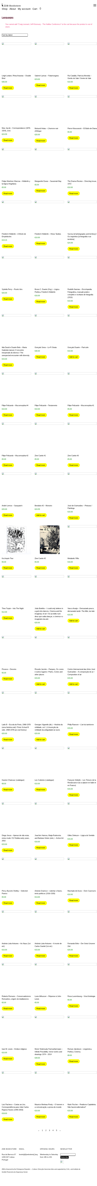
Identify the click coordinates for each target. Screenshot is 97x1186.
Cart (35, 9)
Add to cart (73, 357)
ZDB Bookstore (12, 5)
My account (24, 9)
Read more (8, 88)
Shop (4, 9)
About (12, 9)
